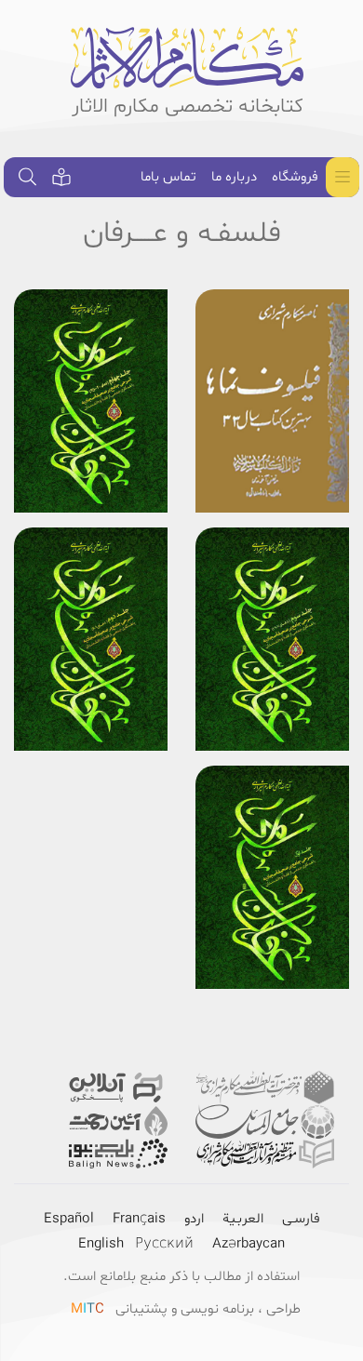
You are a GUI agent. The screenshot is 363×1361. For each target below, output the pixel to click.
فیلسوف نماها (290, 319)
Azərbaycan (248, 1244)
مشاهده (273, 476)
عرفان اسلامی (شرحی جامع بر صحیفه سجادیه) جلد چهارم (91, 343)
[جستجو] (28, 177)
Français (139, 1219)
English (101, 1244)
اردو (194, 1219)
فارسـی (301, 1219)
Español (69, 1219)
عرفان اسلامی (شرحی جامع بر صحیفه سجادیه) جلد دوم (91, 581)
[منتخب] (61, 177)
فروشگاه (295, 177)
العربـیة (242, 1219)
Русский (164, 1244)
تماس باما (168, 177)
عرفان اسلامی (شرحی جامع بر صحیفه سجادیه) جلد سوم (272, 581)
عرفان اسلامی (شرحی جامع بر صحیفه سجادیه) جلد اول (272, 819)
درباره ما (234, 177)
